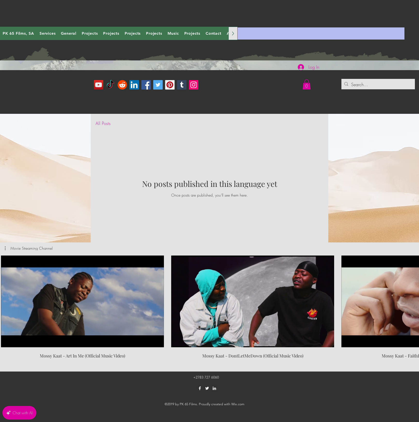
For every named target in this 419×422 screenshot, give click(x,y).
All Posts (103, 123)
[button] (306, 84)
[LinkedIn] (134, 85)
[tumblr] (181, 85)
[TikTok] (110, 85)
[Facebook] (146, 85)
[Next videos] (412, 300)
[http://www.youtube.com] (98, 85)
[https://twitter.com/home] (158, 85)
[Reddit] (122, 85)
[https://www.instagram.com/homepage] (193, 85)
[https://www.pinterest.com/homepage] (170, 85)
